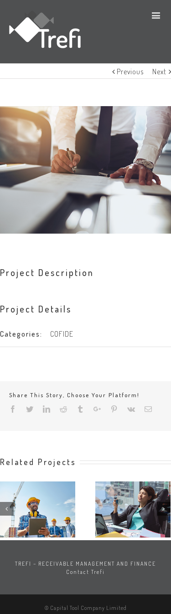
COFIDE (61, 333)
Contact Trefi (85, 571)
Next (159, 71)
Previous (130, 71)
